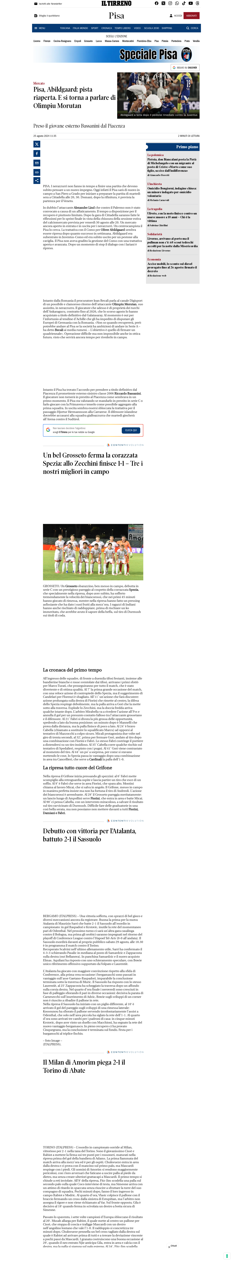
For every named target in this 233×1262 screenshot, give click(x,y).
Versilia (196, 41)
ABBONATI (191, 16)
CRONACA (106, 28)
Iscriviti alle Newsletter (50, 4)
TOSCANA (65, 28)
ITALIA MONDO (80, 28)
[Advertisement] (68, 162)
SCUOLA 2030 (151, 28)
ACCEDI (178, 16)
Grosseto (88, 41)
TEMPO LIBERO (122, 28)
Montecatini (128, 41)
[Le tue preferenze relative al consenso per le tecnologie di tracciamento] (227, 1256)
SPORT (94, 28)
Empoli (77, 41)
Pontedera (176, 41)
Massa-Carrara (112, 41)
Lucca (99, 41)
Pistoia (165, 41)
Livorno (36, 41)
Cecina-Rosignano (62, 41)
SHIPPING (167, 28)
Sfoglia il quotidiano (49, 16)
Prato (187, 41)
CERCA (194, 28)
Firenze (46, 41)
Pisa (157, 41)
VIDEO (137, 28)
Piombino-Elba (144, 41)
